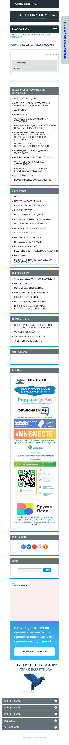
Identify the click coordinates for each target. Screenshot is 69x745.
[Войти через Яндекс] (34, 546)
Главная (16, 4)
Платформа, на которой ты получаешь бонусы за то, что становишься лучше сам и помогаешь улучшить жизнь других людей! (34, 521)
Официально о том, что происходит (34, 417)
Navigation (21, 29)
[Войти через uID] (23, 546)
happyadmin (21, 63)
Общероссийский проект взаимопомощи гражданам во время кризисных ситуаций (34, 441)
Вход (35, 4)
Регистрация (26, 4)
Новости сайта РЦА (30, 34)
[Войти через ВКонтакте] (28, 546)
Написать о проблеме (35, 652)
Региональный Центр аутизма (37, 15)
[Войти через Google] (40, 546)
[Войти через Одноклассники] (45, 546)
